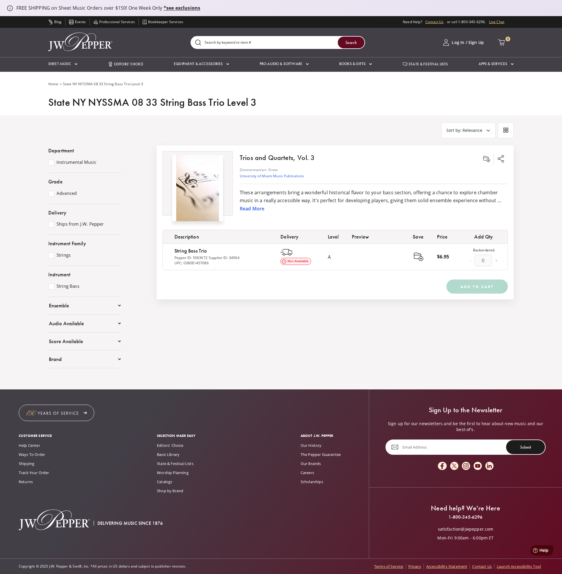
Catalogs (164, 481)
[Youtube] (478, 466)
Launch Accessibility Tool (519, 566)
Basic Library (168, 454)
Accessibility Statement (446, 566)
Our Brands (311, 463)
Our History (311, 445)
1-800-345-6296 (465, 517)
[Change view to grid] (506, 130)
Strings (63, 255)
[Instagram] (466, 466)
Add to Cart (477, 286)
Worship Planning (173, 472)
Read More (252, 208)
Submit (525, 447)
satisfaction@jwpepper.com (466, 529)
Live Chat (496, 21)
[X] (454, 466)
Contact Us (434, 21)
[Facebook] (442, 466)
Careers (307, 472)
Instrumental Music (76, 162)
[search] (198, 43)
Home (53, 83)
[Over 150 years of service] (56, 413)
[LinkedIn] (489, 466)
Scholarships (312, 481)
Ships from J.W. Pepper (80, 224)
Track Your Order (34, 472)
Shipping (26, 463)
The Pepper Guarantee (321, 454)
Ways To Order (32, 454)
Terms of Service (388, 566)
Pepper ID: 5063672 (191, 257)
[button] (63, 64)
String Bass (67, 286)
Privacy (414, 566)
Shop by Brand (170, 490)
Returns (26, 481)
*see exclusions (182, 8)
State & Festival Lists (175, 463)
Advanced (66, 193)
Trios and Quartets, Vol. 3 (277, 157)
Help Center (29, 445)
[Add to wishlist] (486, 159)
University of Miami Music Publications (272, 175)
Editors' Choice (170, 445)
